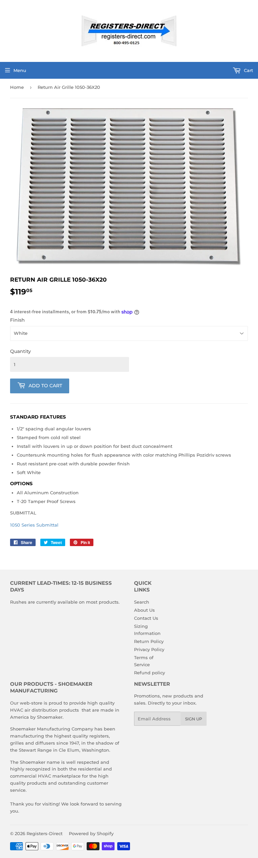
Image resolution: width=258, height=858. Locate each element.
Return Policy (149, 641)
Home (17, 87)
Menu (19, 70)
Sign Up (193, 718)
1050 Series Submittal (34, 525)
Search (141, 602)
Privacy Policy (149, 649)
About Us (144, 610)
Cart (248, 70)
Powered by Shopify (91, 833)
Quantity (20, 351)
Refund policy (149, 672)
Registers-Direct (44, 833)
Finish (17, 320)
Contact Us (146, 618)
